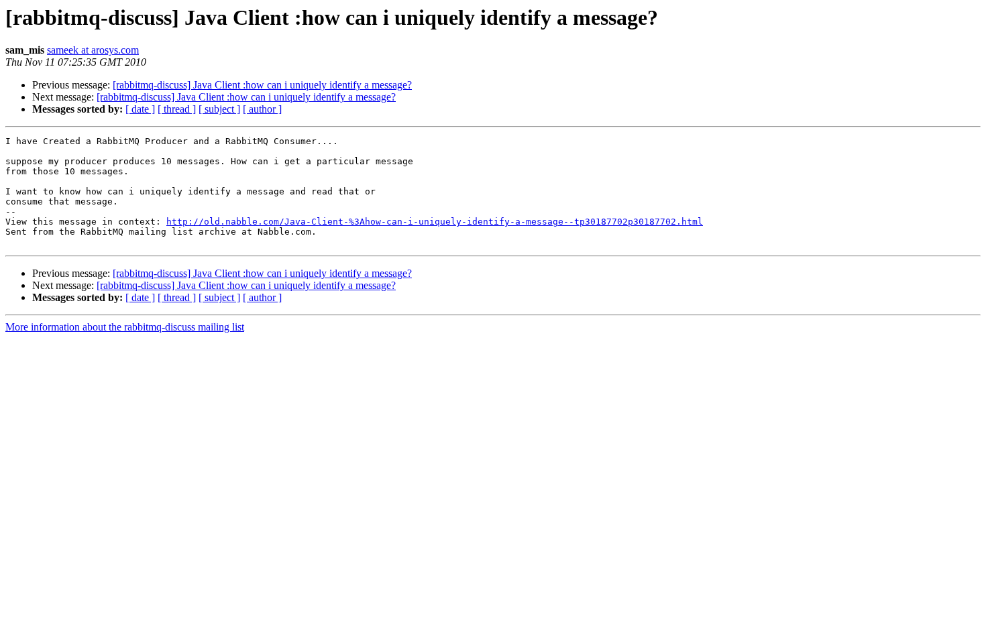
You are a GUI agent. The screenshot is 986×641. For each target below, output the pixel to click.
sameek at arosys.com (93, 50)
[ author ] (262, 109)
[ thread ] (177, 109)
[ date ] (140, 109)
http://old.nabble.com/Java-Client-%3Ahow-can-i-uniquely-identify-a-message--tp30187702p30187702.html (434, 222)
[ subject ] (219, 109)
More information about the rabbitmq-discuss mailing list (124, 327)
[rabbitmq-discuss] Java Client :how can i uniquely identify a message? (262, 85)
